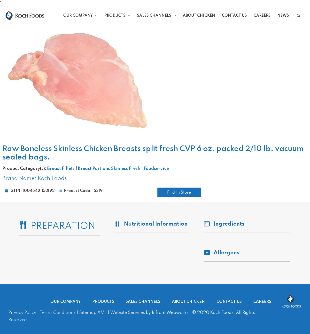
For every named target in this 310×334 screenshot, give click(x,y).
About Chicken (199, 16)
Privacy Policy (22, 313)
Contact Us (234, 16)
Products (114, 16)
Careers (262, 16)
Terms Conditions (58, 313)
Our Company (78, 16)
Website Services (127, 313)
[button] (298, 15)
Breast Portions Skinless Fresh (109, 169)
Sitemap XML (93, 313)
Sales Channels (154, 16)
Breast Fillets (61, 169)
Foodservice (156, 169)
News (283, 16)
